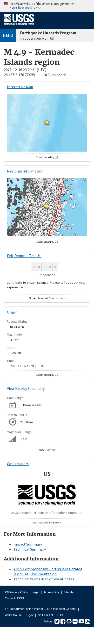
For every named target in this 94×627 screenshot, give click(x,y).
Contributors (18, 463)
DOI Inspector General (61, 609)
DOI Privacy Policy (16, 592)
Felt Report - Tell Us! (24, 255)
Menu (8, 35)
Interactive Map (20, 86)
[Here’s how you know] (47, 6)
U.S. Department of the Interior (23, 609)
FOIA (60, 615)
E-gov (30, 615)
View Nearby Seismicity (26, 388)
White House (13, 615)
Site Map (69, 592)
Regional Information (25, 171)
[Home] (19, 26)
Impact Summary (27, 544)
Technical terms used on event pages (43, 579)
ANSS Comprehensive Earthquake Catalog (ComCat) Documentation (47, 571)
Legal (35, 592)
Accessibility (51, 592)
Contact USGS (14, 598)
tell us (64, 282)
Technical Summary (29, 549)
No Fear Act (45, 615)
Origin (12, 312)
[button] (47, 122)
